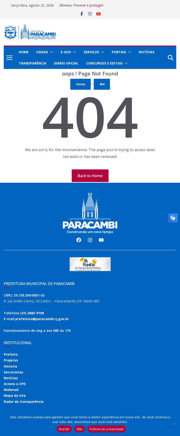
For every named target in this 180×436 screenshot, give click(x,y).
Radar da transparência (24, 401)
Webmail (11, 389)
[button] (50, 52)
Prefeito (11, 354)
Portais (119, 52)
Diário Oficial (66, 63)
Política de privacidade (107, 429)
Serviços (91, 52)
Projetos (11, 360)
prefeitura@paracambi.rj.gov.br (42, 319)
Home (24, 52)
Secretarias (13, 372)
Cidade (42, 52)
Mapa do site (15, 395)
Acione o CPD (15, 384)
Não (80, 429)
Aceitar (64, 429)
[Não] (174, 423)
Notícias (146, 52)
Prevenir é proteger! (88, 5)
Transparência (32, 63)
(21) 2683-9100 (32, 313)
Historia (10, 366)
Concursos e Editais (104, 63)
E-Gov (66, 52)
